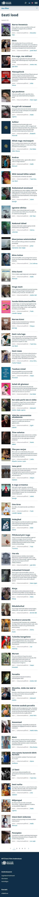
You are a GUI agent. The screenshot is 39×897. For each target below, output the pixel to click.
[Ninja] (6, 593)
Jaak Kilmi (15, 66)
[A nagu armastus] (6, 490)
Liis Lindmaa (33, 263)
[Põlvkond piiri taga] (6, 540)
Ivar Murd (15, 181)
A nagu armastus (20, 485)
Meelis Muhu (34, 730)
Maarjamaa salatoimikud (24, 239)
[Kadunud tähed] (6, 227)
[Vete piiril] (6, 471)
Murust (15, 653)
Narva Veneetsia (20, 24)
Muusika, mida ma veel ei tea (24, 689)
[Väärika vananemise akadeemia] (6, 420)
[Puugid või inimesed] (6, 111)
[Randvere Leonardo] (6, 625)
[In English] (32, 2)
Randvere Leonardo (21, 620)
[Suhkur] (6, 127)
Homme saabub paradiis (23, 705)
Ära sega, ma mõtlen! (22, 56)
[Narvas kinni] (6, 323)
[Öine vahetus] (6, 438)
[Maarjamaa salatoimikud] (6, 243)
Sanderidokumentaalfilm (24, 301)
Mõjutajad (17, 800)
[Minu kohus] (6, 259)
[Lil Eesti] (6, 773)
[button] (10, 848)
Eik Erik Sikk (33, 613)
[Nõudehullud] (6, 609)
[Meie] (6, 45)
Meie (14, 40)
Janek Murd (33, 50)
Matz (14, 737)
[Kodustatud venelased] (6, 193)
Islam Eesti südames (21, 817)
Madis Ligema (21, 410)
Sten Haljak (22, 248)
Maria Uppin (33, 100)
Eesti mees (17, 351)
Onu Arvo (16, 504)
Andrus (15, 157)
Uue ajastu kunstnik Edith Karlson (24, 753)
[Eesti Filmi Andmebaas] (6, 2)
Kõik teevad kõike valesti (24, 174)
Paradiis (16, 674)
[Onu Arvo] (6, 508)
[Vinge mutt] (6, 291)
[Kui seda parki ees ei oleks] (6, 405)
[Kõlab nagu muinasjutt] (6, 146)
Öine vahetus (18, 432)
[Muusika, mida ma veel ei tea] (6, 693)
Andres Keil (33, 64)
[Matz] (6, 742)
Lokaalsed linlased (21, 570)
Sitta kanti (17, 271)
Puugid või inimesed (21, 106)
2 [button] (16, 848)
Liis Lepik (32, 841)
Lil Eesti (15, 769)
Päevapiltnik (18, 72)
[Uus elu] (6, 559)
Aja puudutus (18, 91)
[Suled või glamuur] (6, 389)
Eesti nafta (17, 784)
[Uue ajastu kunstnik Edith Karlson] (6, 758)
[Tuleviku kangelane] (6, 642)
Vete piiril (16, 466)
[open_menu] (36, 2)
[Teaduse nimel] (6, 373)
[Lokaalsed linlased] (6, 575)
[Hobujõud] (6, 524)
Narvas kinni (18, 319)
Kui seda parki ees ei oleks (24, 400)
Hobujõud (16, 519)
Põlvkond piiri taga (21, 535)
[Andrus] (6, 161)
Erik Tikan (33, 216)
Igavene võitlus (19, 208)
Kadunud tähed (19, 223)
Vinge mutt (17, 287)
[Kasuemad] (6, 726)
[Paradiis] (6, 677)
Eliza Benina (33, 747)
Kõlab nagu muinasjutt (23, 141)
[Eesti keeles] (29, 2)
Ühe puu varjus (19, 449)
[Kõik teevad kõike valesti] (6, 177)
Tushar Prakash (16, 363)
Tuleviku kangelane (21, 637)
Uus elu (15, 553)
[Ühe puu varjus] (6, 454)
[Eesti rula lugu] (6, 339)
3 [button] (19, 848)
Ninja (14, 588)
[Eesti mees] (6, 356)
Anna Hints (33, 361)
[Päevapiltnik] (6, 77)
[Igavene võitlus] (6, 212)
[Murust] (6, 659)
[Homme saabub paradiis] (6, 710)
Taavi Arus (33, 179)
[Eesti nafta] (6, 789)
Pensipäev (16, 833)
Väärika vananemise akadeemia (21, 416)
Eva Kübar (33, 149)
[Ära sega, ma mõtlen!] (6, 61)
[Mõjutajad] (6, 805)
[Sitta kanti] (6, 275)
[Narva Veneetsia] (6, 29)
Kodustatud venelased (22, 188)
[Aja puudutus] (6, 95)
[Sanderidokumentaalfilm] (6, 306)
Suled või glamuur (20, 384)
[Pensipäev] (6, 837)
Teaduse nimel (19, 369)
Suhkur (15, 122)
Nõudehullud (18, 606)
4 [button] (22, 848)
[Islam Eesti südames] (6, 821)
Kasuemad (17, 722)
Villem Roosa (16, 151)
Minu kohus (17, 255)
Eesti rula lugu (18, 334)
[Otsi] (25, 2)
